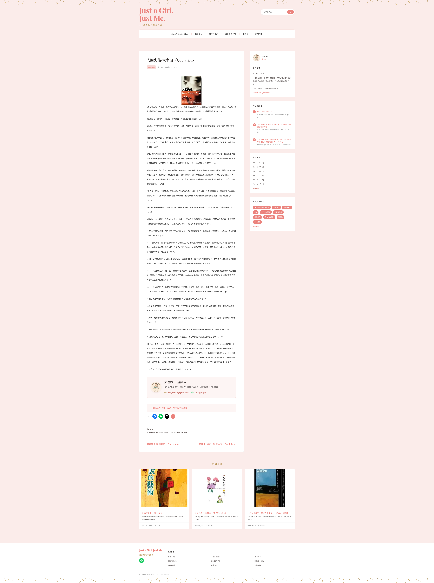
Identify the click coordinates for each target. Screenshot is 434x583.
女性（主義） (269, 217)
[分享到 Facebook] (154, 416)
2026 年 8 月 (257, 163)
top (256, 212)
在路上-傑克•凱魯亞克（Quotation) (217, 444)
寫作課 (280, 217)
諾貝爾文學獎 (216, 561)
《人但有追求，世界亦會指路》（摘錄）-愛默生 (268, 512)
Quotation (151, 67)
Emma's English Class (262, 207)
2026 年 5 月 (257, 175)
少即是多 (257, 222)
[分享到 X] (167, 416)
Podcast (276, 207)
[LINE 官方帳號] (141, 560)
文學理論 (258, 565)
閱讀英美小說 (172, 561)
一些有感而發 (265, 212)
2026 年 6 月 (257, 171)
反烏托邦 (257, 217)
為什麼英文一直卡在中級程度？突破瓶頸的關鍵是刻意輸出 (274, 125)
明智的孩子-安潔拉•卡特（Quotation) (210, 512)
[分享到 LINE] (160, 416)
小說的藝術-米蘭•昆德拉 (152, 512)
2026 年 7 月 (257, 167)
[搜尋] (290, 12)
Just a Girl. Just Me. (156, 13)
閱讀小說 (214, 565)
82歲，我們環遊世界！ (265, 111)
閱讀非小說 (172, 557)
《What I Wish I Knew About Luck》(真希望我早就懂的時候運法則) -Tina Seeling (274, 140)
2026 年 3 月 (257, 184)
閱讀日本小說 (259, 561)
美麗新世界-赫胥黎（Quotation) (163, 444)
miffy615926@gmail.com (261, 93)
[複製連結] (173, 416)
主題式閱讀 (278, 212)
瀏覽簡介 (265, 59)
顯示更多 (256, 188)
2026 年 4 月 (257, 180)
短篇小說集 (172, 565)
